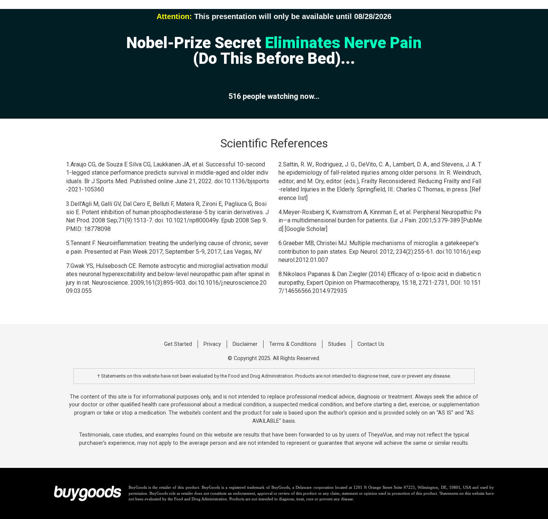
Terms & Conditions (292, 344)
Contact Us (371, 344)
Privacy (212, 344)
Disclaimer (245, 344)
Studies (337, 344)
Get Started (178, 344)
